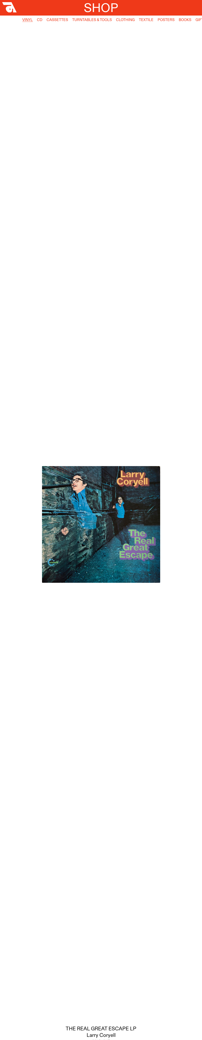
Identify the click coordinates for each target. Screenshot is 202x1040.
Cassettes (57, 20)
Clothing (125, 20)
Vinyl (27, 20)
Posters (166, 20)
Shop (101, 7)
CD (39, 20)
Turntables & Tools (92, 20)
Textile (146, 20)
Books (185, 20)
